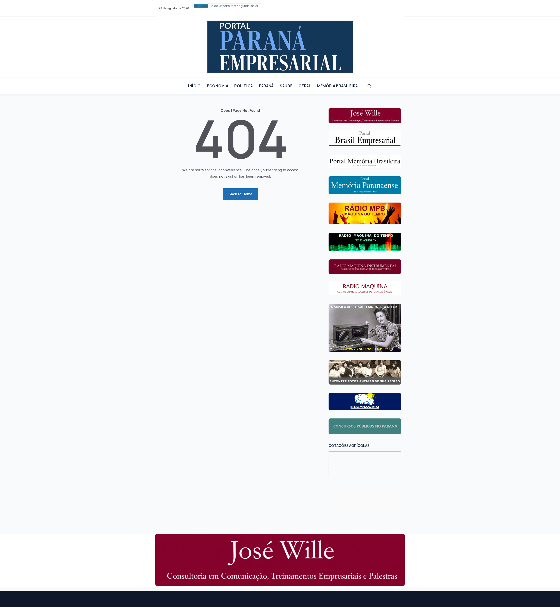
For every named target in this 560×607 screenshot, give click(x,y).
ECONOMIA (217, 85)
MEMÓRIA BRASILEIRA (337, 85)
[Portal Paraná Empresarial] (280, 45)
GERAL (305, 85)
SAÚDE (286, 85)
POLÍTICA (243, 85)
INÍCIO (194, 85)
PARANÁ (266, 85)
